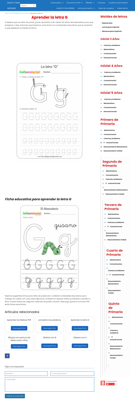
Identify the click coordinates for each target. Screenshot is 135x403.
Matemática (109, 49)
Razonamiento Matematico (115, 147)
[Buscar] (34, 5)
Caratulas (101, 3)
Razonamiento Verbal (113, 151)
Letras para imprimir (85, 8)
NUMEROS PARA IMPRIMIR (65, 8)
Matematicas (122, 8)
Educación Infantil (73, 3)
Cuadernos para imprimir (118, 3)
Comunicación (110, 53)
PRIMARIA (89, 3)
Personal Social (110, 58)
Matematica (109, 130)
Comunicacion (110, 134)
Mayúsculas (107, 23)
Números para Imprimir (112, 31)
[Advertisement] (49, 45)
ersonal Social (112, 143)
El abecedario (56, 3)
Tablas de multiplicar (106, 8)
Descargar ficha (19, 328)
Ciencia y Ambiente (112, 45)
